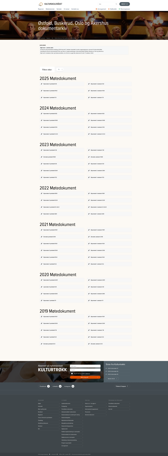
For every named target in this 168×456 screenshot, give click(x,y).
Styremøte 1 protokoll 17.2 (50, 177)
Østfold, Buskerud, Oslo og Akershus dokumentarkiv (65, 38)
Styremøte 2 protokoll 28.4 (50, 170)
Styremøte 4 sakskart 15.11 (98, 316)
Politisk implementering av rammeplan (71, 431)
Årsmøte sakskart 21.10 (97, 237)
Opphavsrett (64, 429)
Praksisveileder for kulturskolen (69, 434)
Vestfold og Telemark (43, 423)
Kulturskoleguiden (66, 417)
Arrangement (65, 445)
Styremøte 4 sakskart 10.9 (97, 243)
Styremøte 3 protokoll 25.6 (50, 250)
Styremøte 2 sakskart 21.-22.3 (99, 207)
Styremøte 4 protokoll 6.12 (50, 113)
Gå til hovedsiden (41, 38)
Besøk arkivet (111, 378)
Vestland (40, 426)
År (59, 69)
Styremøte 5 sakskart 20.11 (98, 280)
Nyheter (59, 9)
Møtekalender (50, 9)
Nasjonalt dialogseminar (67, 426)
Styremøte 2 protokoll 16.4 (50, 257)
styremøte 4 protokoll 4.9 (50, 287)
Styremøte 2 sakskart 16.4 (97, 257)
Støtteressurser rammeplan (68, 437)
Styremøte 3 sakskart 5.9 (97, 84)
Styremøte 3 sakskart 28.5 (98, 293)
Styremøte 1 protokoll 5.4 (50, 337)
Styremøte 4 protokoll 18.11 (50, 193)
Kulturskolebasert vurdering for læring (71, 415)
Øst (52, 38)
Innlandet (40, 406)
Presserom (87, 412)
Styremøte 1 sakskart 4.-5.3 (98, 134)
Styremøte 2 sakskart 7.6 (97, 330)
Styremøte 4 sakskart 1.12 (97, 150)
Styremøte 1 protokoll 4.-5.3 (50, 134)
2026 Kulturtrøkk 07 (113, 368)
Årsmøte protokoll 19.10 (49, 157)
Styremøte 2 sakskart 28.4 (98, 170)
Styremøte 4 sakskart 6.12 (97, 113)
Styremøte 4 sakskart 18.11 (98, 193)
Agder (39, 403)
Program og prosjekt (66, 443)
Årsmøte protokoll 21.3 (49, 344)
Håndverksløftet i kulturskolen (69, 412)
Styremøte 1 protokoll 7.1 (49, 300)
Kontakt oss (75, 9)
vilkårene (87, 373)
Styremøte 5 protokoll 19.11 (50, 230)
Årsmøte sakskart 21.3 (96, 344)
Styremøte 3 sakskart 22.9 (98, 200)
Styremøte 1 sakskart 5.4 (97, 337)
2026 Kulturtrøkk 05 (113, 374)
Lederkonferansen (66, 403)
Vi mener (66, 9)
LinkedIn (55, 386)
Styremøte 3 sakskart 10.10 (98, 120)
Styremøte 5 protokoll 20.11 (50, 280)
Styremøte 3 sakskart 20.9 (98, 323)
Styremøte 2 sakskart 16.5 (98, 90)
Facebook (43, 386)
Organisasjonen (89, 406)
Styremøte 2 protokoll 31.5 (50, 127)
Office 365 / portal (63, 454)
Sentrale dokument (89, 415)
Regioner (41, 9)
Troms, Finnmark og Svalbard (45, 417)
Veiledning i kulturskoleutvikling (69, 440)
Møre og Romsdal (42, 409)
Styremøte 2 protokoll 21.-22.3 (51, 207)
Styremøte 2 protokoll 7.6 (50, 330)
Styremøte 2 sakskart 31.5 (97, 127)
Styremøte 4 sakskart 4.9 (97, 287)
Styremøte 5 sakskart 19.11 (98, 230)
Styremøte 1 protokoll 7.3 (49, 97)
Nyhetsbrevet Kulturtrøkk (68, 420)
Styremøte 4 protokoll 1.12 (50, 150)
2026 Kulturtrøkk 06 (113, 371)
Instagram (67, 386)
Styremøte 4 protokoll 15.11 (50, 316)
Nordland (40, 412)
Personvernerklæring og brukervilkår (81, 454)
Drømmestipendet (113, 406)
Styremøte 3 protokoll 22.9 (50, 200)
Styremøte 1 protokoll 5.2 (50, 264)
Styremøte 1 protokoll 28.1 (50, 214)
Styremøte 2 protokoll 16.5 (50, 90)
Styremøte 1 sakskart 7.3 (97, 97)
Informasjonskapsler (43, 454)
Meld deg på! (84, 377)
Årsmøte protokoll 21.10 (49, 237)
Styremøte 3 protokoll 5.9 (50, 84)
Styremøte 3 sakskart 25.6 (98, 250)
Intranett (54, 454)
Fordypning (64, 406)
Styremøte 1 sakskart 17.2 (97, 177)
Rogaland (40, 415)
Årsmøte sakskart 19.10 (97, 157)
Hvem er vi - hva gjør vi (90, 403)
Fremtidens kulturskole (67, 409)
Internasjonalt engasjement (91, 409)
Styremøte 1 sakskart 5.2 (97, 264)
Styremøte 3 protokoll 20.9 (50, 323)
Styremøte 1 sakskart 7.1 (97, 300)
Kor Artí (110, 409)
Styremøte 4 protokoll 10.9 (50, 243)
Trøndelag (40, 420)
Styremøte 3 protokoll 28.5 (50, 293)
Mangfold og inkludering (67, 423)
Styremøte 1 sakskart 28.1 (97, 214)
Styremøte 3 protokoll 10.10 (50, 120)
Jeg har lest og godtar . (82, 373)
